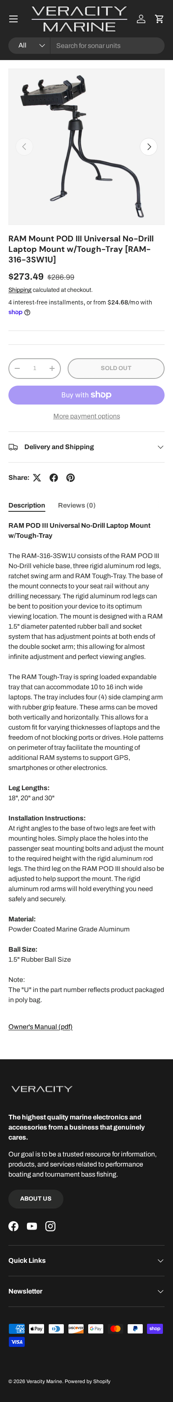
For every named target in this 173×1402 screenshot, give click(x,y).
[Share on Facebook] (53, 477)
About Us (36, 1199)
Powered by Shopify (87, 1381)
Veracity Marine (44, 1381)
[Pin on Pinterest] (70, 477)
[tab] (26, 505)
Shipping (19, 290)
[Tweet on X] (37, 477)
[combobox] (86, 45)
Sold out (116, 368)
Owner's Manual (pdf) (40, 1026)
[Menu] (13, 19)
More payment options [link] (86, 416)
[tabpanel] (86, 776)
